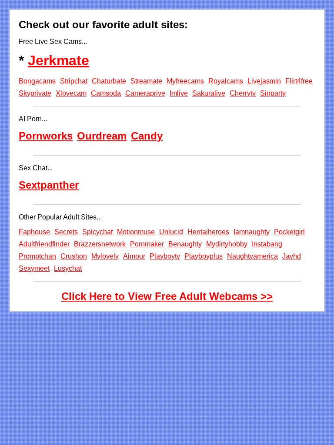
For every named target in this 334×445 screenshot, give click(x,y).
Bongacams (37, 81)
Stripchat (73, 81)
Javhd (291, 256)
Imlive (179, 93)
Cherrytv (243, 93)
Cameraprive (145, 93)
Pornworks (46, 136)
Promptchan (37, 256)
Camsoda (106, 93)
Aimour (134, 256)
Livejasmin (264, 81)
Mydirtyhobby (226, 244)
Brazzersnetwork (100, 244)
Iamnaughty (252, 232)
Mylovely (105, 256)
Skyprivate (35, 93)
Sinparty (273, 93)
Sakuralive (208, 93)
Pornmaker (147, 244)
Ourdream (102, 136)
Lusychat (68, 268)
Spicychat (97, 232)
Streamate (146, 81)
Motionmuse (136, 232)
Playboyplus (203, 256)
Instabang (267, 244)
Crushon (73, 256)
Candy (147, 136)
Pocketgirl (289, 232)
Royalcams (225, 81)
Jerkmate (58, 60)
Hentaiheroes (208, 232)
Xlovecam (71, 93)
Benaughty (185, 244)
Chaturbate (109, 81)
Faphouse (34, 232)
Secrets (66, 232)
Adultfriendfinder (44, 244)
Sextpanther (49, 185)
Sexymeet (34, 268)
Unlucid (171, 232)
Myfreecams (185, 81)
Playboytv (165, 256)
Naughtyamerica (252, 256)
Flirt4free (299, 81)
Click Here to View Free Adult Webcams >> (167, 296)
